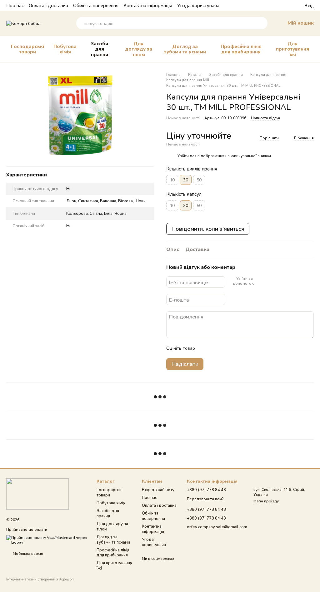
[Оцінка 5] (245, 348)
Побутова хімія (65, 48)
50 (199, 179)
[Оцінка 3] (225, 348)
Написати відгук (265, 118)
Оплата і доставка (48, 5)
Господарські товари (27, 48)
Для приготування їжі (292, 49)
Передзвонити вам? (205, 498)
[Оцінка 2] (215, 348)
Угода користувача (198, 5)
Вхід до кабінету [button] (158, 489)
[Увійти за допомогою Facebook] (259, 281)
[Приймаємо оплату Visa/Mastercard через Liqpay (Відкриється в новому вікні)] (46, 539)
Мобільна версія (27, 553)
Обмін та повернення (95, 5)
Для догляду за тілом (138, 49)
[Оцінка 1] (205, 348)
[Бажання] (288, 5)
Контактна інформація (147, 5)
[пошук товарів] (261, 23)
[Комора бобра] (37, 493)
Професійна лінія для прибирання (241, 48)
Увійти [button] (183, 155)
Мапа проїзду (266, 501)
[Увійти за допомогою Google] (269, 281)
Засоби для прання (99, 49)
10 (172, 179)
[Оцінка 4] (235, 348)
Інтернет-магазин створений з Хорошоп (40, 579)
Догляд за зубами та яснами (185, 48)
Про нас (15, 5)
